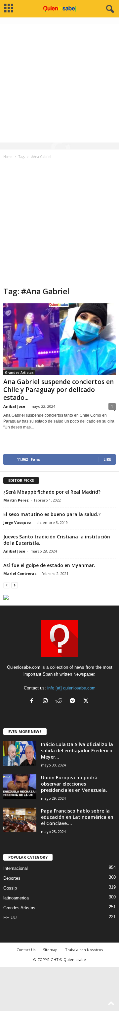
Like (107, 459)
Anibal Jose (14, 406)
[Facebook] (33, 701)
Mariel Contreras (19, 573)
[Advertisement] (59, 83)
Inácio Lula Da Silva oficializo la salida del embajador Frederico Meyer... (77, 750)
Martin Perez (16, 500)
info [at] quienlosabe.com (71, 688)
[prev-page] (6, 585)
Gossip (10, 888)
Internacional (15, 868)
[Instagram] (47, 701)
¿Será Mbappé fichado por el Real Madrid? (51, 492)
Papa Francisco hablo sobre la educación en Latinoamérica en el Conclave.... (77, 817)
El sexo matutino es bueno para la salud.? (51, 514)
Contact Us (26, 949)
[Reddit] (60, 701)
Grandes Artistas (19, 372)
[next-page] (14, 585)
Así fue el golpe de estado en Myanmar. (49, 565)
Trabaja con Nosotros (84, 949)
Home (7, 156)
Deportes (11, 878)
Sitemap (50, 949)
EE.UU (10, 917)
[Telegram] (74, 701)
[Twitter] (87, 701)
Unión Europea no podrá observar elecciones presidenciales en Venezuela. (74, 783)
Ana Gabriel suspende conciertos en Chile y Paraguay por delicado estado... (58, 389)
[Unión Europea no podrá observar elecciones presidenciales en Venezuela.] (19, 786)
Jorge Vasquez (17, 522)
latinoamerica (16, 897)
